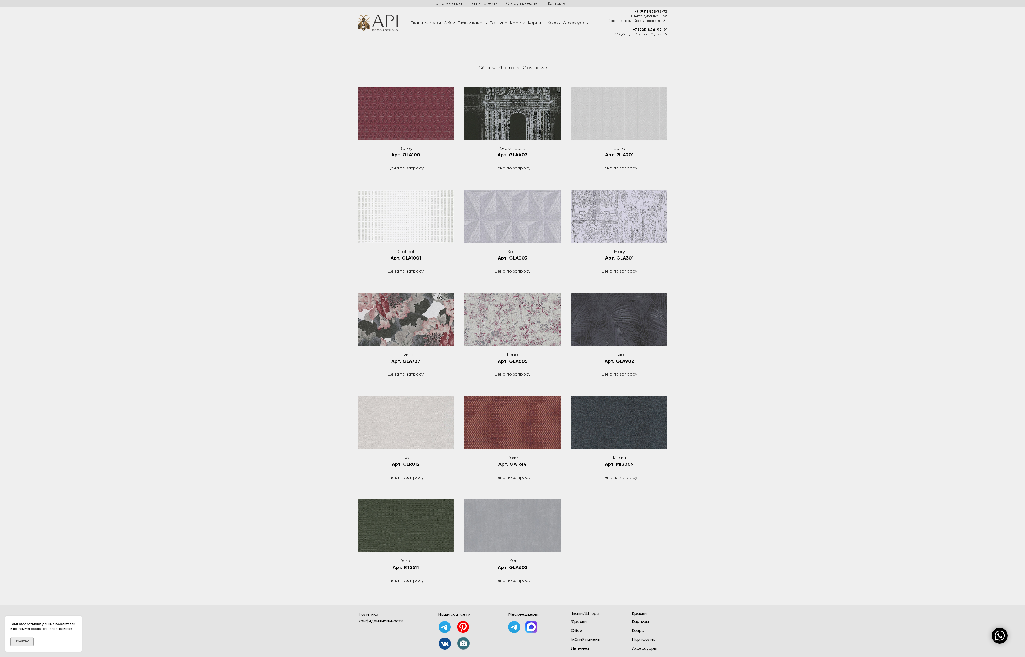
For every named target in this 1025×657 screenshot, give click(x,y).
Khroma (506, 68)
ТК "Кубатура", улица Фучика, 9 (639, 34)
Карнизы (536, 23)
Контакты (557, 4)
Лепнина (498, 23)
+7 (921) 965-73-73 (650, 12)
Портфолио (644, 640)
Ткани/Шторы (585, 614)
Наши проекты (484, 4)
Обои (449, 23)
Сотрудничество (522, 4)
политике (65, 629)
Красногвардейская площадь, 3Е (637, 21)
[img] (445, 644)
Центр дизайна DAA (649, 16)
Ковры (554, 23)
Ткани (417, 23)
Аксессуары (575, 23)
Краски (517, 23)
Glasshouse (535, 68)
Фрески (433, 23)
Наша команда (447, 4)
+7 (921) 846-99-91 (650, 30)
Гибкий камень (472, 23)
